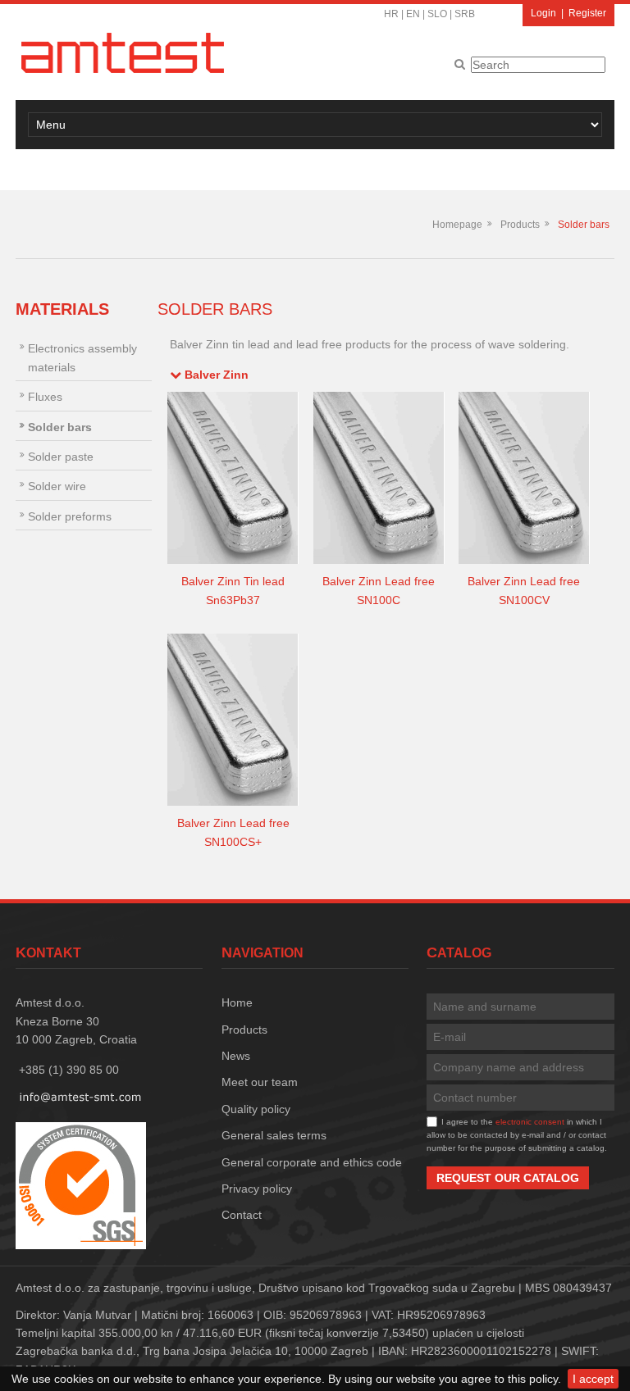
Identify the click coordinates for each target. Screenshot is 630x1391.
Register (587, 13)
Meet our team (259, 1082)
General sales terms (273, 1135)
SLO (437, 14)
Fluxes (45, 396)
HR (391, 14)
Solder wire (57, 486)
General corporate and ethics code (311, 1162)
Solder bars (583, 224)
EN (413, 14)
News (235, 1055)
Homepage (457, 224)
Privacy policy (256, 1188)
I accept (593, 1378)
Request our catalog (507, 1177)
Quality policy (255, 1109)
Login (543, 13)
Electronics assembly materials (82, 357)
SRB (464, 14)
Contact (241, 1214)
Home (237, 1002)
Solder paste (61, 456)
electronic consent (529, 1121)
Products (520, 224)
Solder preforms (70, 516)
